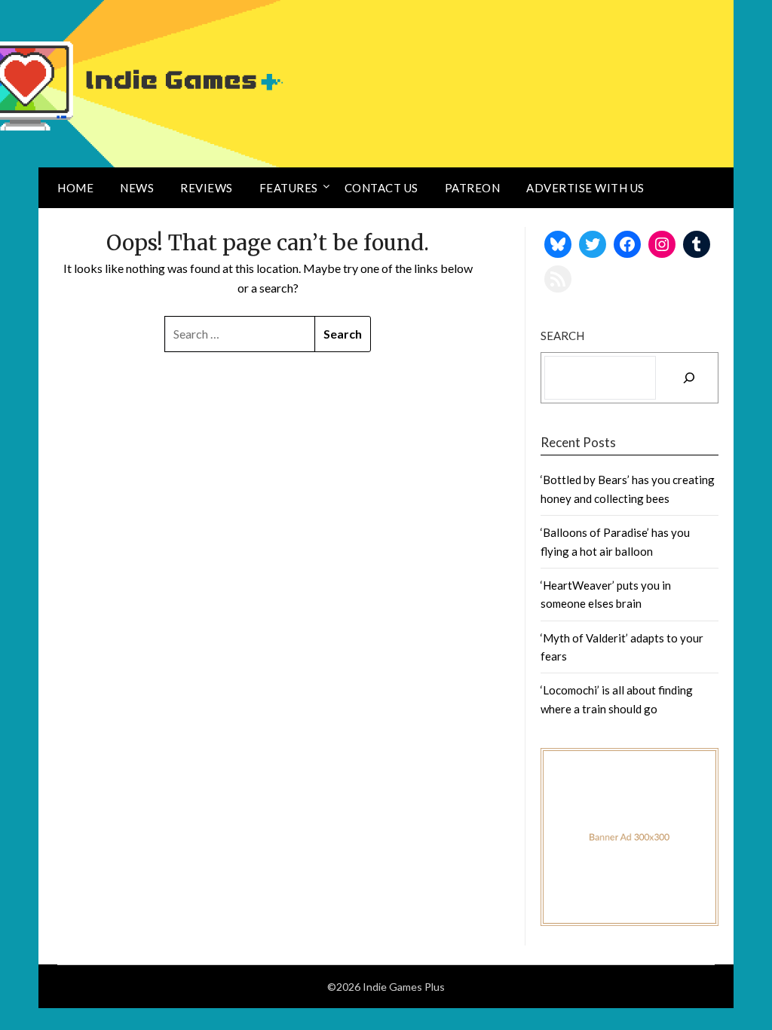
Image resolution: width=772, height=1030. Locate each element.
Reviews (206, 188)
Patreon (473, 188)
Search (562, 335)
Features (288, 188)
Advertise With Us (585, 188)
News (137, 188)
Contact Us (381, 188)
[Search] (689, 378)
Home (75, 188)
